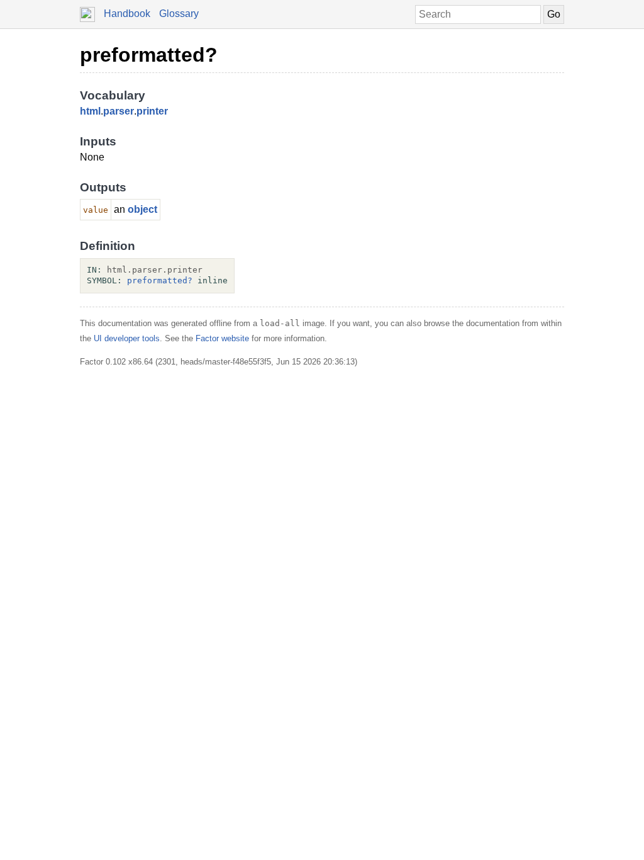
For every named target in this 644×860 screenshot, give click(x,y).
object (142, 209)
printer (152, 111)
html (90, 111)
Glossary (179, 13)
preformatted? (149, 54)
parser (118, 111)
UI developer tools (127, 338)
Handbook (127, 13)
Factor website (222, 338)
